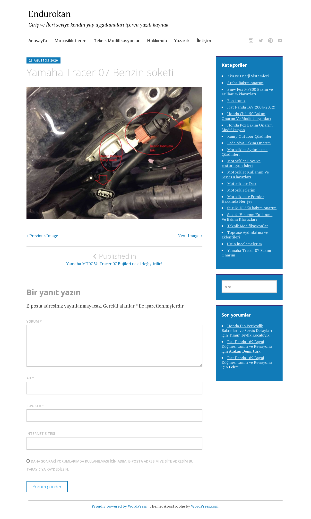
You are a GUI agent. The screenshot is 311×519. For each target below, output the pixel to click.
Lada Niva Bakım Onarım (249, 143)
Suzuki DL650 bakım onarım (251, 207)
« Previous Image (42, 235)
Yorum (34, 321)
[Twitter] (260, 41)
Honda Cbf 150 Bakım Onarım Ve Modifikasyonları (246, 116)
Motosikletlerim (70, 40)
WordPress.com (204, 506)
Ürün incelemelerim (244, 243)
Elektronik (236, 100)
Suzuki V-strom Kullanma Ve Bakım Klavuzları (247, 217)
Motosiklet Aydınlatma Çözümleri (245, 152)
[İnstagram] (251, 41)
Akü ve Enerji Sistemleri (248, 76)
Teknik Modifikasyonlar (117, 40)
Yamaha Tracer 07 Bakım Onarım (246, 253)
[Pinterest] (270, 41)
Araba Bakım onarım (245, 82)
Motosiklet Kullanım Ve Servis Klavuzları (245, 174)
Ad (30, 378)
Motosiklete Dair (241, 183)
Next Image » (190, 235)
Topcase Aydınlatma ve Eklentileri (245, 235)
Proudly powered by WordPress (119, 506)
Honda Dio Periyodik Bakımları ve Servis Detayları (247, 328)
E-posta (35, 405)
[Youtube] (280, 41)
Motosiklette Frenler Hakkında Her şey (243, 199)
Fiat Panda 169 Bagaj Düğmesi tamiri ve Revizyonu (247, 344)
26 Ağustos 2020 (43, 60)
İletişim (204, 40)
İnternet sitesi (40, 433)
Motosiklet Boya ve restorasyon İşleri (241, 163)
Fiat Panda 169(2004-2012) (251, 107)
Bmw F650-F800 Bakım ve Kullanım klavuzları (247, 92)
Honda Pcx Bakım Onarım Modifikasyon (247, 127)
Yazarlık (182, 40)
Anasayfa (37, 40)
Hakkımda (157, 40)
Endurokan (49, 13)
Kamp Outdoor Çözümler (249, 136)
